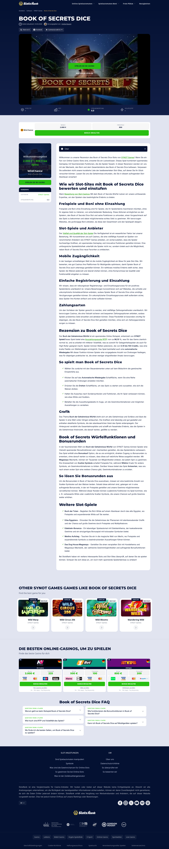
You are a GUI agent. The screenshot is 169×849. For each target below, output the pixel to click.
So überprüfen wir (110, 767)
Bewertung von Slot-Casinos (77, 194)
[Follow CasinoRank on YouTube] (136, 803)
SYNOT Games (43, 194)
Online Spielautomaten (82, 3)
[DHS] (83, 824)
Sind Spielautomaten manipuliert (69, 759)
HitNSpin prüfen (128, 688)
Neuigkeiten (144, 3)
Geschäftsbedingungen (33, 845)
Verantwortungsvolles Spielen (114, 845)
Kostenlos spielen (84, 73)
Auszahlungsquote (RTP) (96, 339)
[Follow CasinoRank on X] (131, 803)
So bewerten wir (110, 772)
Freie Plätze (128, 3)
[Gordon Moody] (109, 824)
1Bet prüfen (84, 688)
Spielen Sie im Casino (84, 66)
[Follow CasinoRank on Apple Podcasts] (148, 803)
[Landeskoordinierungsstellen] (94, 824)
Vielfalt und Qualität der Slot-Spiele (78, 233)
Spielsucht (93, 845)
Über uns (110, 759)
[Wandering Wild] (136, 615)
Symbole (69, 763)
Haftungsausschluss (75, 845)
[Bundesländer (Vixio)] (70, 824)
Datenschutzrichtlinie (110, 763)
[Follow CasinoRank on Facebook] (120, 803)
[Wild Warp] (33, 615)
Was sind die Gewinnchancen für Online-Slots (69, 767)
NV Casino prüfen (40, 688)
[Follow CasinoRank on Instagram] (125, 803)
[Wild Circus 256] (67, 615)
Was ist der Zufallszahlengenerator (69, 776)
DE (21, 803)
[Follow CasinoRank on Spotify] (142, 803)
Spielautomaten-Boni (107, 3)
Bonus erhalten (92, 133)
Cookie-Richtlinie (54, 845)
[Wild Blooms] (101, 615)
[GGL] (52, 824)
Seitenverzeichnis (138, 845)
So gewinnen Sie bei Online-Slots (69, 772)
